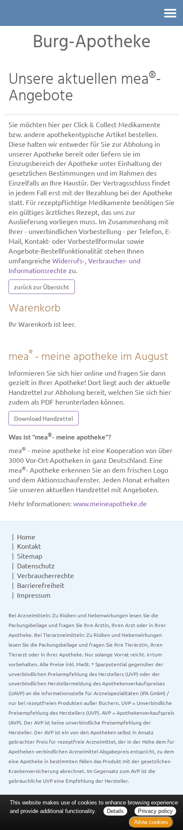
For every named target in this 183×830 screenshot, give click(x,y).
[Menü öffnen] (170, 13)
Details (115, 811)
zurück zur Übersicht (41, 287)
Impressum (34, 594)
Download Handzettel (43, 418)
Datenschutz (36, 565)
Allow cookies (151, 822)
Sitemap (29, 555)
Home (26, 536)
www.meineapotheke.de (110, 503)
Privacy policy (155, 811)
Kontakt (29, 546)
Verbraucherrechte (45, 575)
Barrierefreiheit (40, 585)
